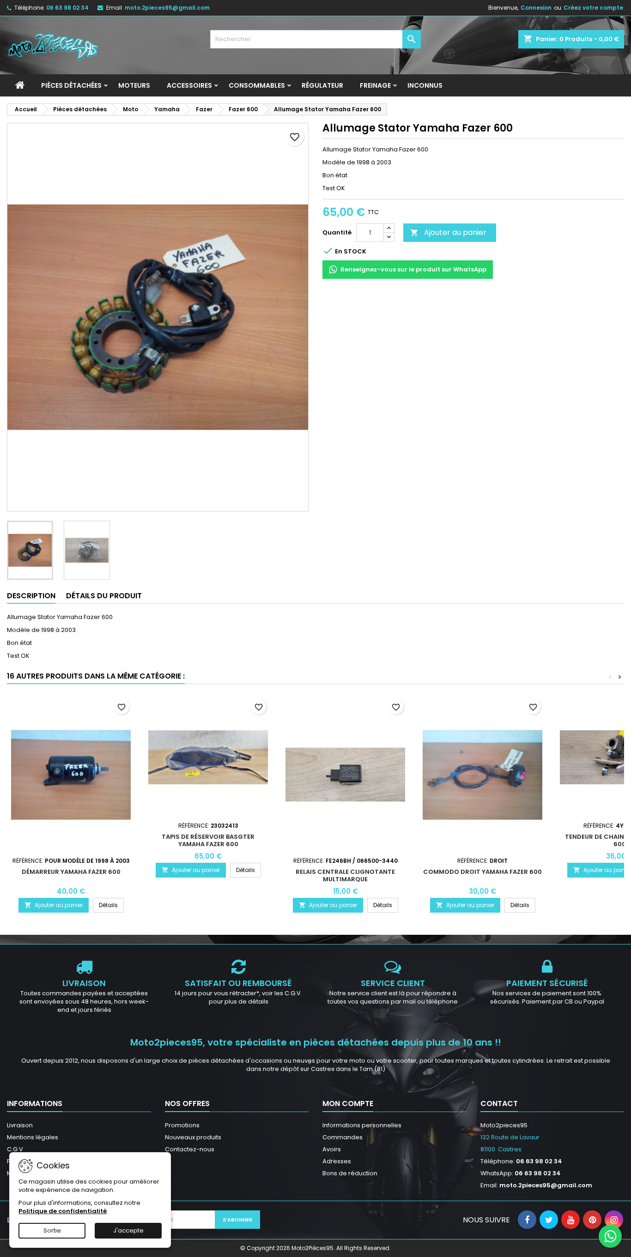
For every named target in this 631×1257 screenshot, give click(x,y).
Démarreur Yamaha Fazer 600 (71, 871)
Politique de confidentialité (62, 1211)
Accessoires (189, 85)
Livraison (20, 1125)
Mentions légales (32, 1137)
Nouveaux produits (193, 1137)
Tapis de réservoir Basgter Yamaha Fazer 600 (208, 840)
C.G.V (15, 1149)
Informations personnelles (361, 1125)
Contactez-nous (189, 1149)
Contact (499, 1103)
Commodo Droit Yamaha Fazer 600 (482, 871)
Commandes (342, 1137)
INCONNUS (425, 85)
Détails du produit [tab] (104, 595)
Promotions (182, 1125)
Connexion (536, 8)
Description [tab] (31, 595)
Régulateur (322, 85)
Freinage (375, 85)
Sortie (52, 1230)
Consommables (257, 85)
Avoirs (331, 1149)
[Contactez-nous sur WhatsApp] (610, 1236)
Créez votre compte (593, 8)
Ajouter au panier (448, 232)
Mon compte (347, 1103)
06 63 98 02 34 (67, 8)
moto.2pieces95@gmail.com (167, 8)
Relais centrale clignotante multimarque (345, 875)
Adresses (336, 1161)
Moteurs (134, 85)
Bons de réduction (349, 1173)
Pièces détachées (71, 85)
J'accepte (128, 1230)
